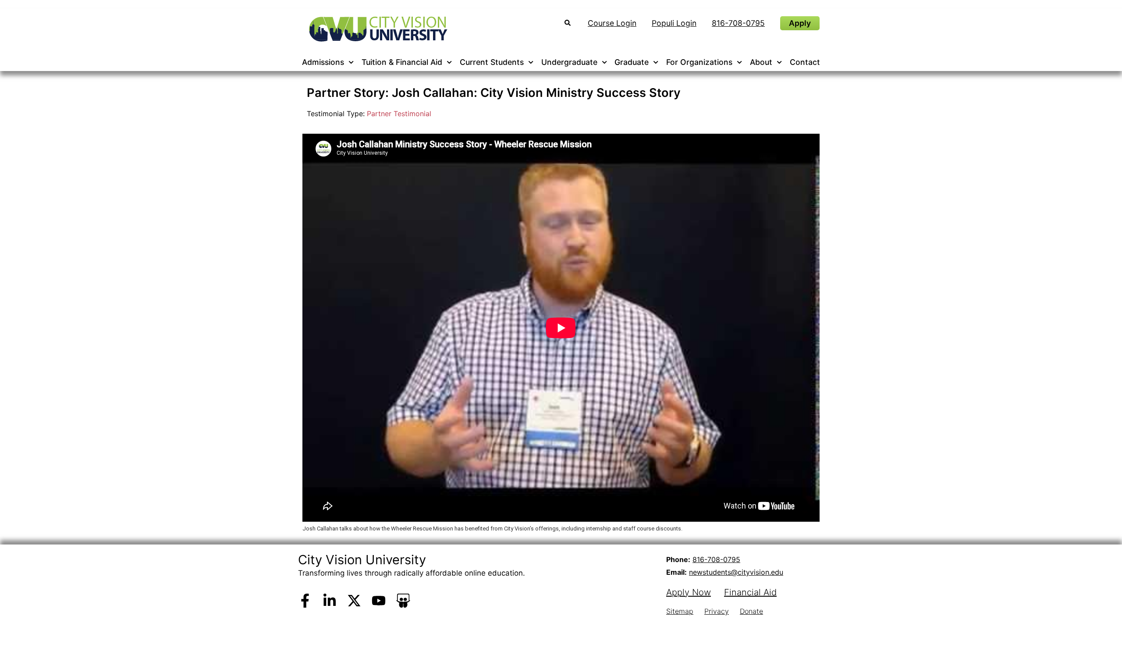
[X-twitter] (354, 601)
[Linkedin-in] (330, 601)
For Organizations (699, 62)
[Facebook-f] (305, 601)
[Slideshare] (403, 601)
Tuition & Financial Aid (402, 62)
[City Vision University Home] (376, 29)
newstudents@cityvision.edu (736, 572)
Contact (805, 62)
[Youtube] (379, 601)
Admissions (323, 62)
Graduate (631, 62)
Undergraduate (569, 62)
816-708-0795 (716, 559)
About (761, 62)
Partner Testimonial (399, 113)
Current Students (492, 62)
